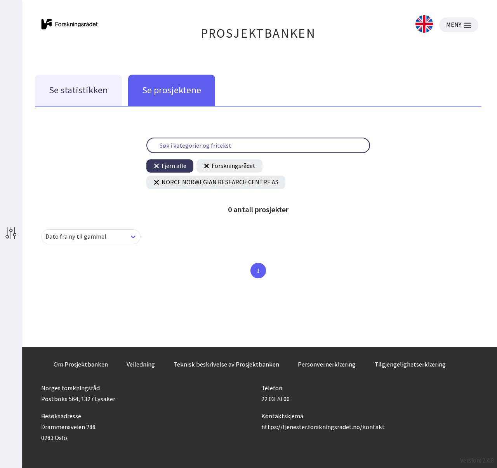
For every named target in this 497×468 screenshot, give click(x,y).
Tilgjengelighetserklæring (410, 364)
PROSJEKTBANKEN (258, 33)
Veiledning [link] (141, 364)
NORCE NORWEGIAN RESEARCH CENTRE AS (220, 182)
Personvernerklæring (327, 364)
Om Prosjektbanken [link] (81, 364)
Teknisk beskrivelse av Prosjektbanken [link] (226, 364)
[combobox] (46, 236)
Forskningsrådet (233, 165)
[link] (424, 24)
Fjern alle (174, 165)
